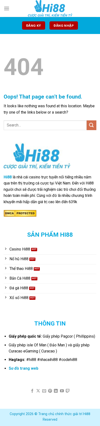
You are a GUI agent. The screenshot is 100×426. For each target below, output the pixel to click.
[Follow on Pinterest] (50, 391)
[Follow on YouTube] (62, 391)
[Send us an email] (44, 391)
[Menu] (6, 8)
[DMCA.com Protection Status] (20, 213)
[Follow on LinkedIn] (56, 391)
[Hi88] (50, 8)
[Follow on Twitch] (68, 391)
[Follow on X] (38, 391)
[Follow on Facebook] (32, 391)
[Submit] (91, 125)
